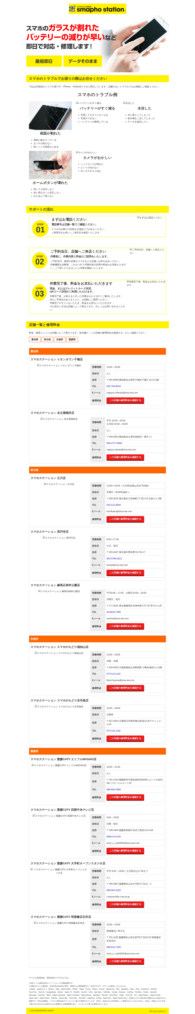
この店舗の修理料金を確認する (125, 400)
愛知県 (34, 339)
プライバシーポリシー (157, 1011)
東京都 (47, 339)
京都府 (59, 339)
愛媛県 (72, 339)
